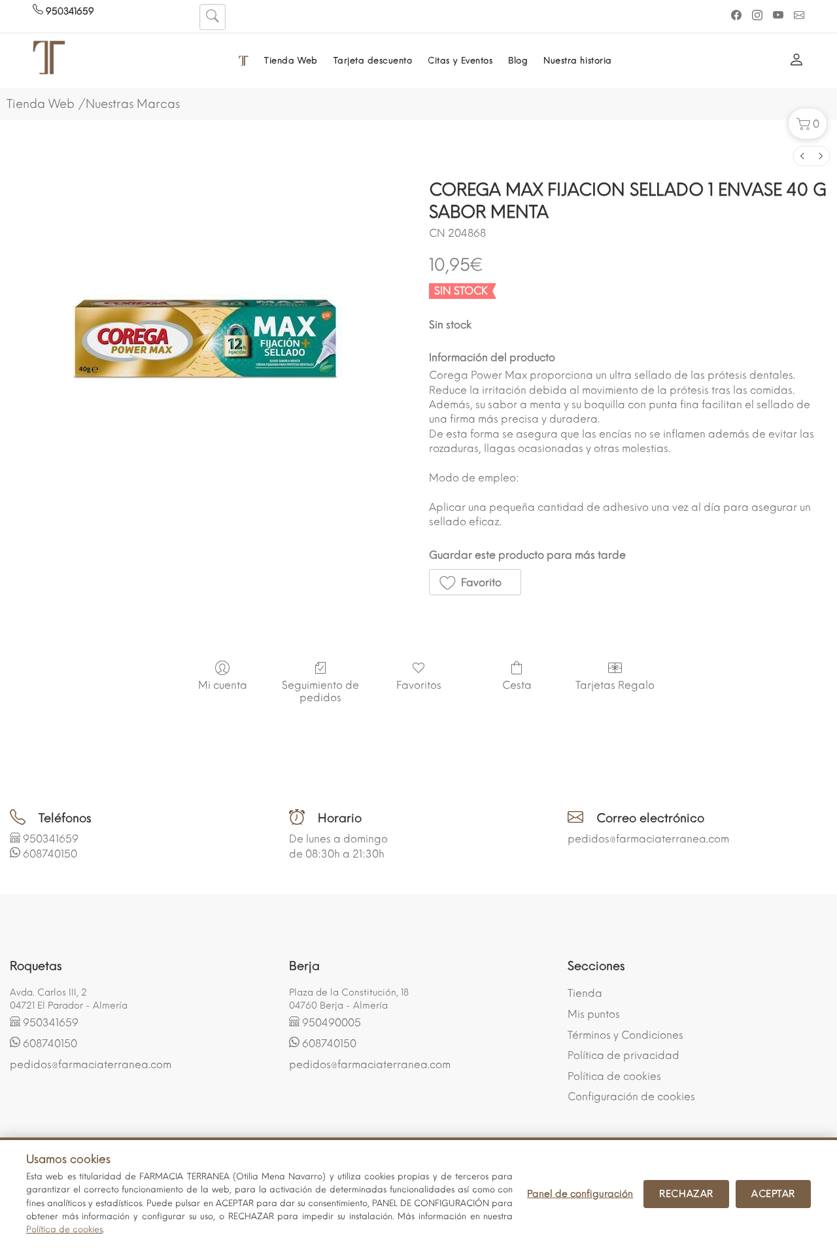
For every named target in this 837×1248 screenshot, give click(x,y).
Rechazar (686, 1194)
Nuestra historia (577, 60)
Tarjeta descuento (373, 60)
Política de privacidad (623, 1055)
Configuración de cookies (631, 1096)
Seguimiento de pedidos (320, 691)
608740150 (50, 854)
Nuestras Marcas (133, 104)
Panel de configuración (580, 1194)
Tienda (585, 993)
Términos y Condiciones (625, 1035)
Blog (518, 60)
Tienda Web (290, 60)
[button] (807, 123)
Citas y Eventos (460, 60)
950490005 (331, 1022)
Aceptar (773, 1194)
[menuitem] (802, 156)
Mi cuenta (222, 685)
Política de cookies (614, 1076)
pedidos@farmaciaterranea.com (648, 839)
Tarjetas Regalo (615, 685)
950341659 (68, 11)
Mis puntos (594, 1014)
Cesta (517, 685)
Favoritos (418, 685)
